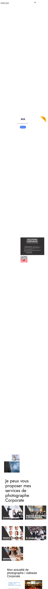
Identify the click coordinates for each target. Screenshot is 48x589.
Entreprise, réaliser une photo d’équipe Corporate (36, 521)
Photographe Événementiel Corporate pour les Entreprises (35, 543)
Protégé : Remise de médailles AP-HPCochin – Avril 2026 (14, 584)
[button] (35, 2)
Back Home (23, 127)
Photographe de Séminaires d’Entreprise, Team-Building (12, 564)
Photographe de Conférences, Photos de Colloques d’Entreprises (11, 522)
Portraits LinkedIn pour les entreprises (10, 542)
